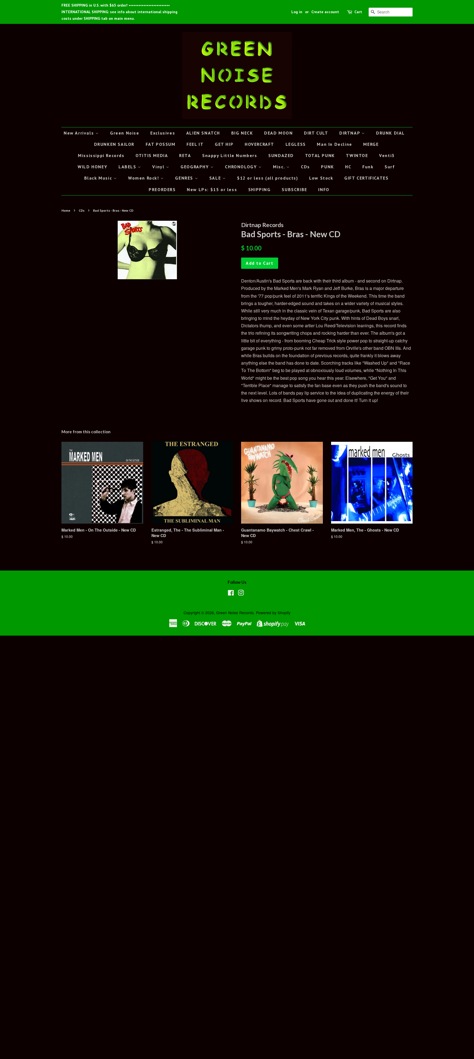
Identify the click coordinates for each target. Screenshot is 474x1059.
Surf (390, 166)
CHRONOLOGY (241, 166)
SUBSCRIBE (294, 189)
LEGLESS (296, 144)
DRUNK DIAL (390, 133)
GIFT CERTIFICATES (366, 178)
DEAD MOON (278, 133)
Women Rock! (144, 178)
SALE (215, 178)
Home (65, 210)
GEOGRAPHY (195, 166)
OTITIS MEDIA (152, 155)
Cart (358, 11)
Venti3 (387, 155)
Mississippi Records (101, 155)
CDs (305, 166)
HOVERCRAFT (259, 144)
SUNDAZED (281, 155)
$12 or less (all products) (267, 178)
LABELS (128, 166)
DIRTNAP (350, 133)
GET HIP (224, 144)
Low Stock (321, 178)
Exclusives (162, 133)
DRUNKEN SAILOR (114, 144)
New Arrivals (79, 133)
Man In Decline (334, 144)
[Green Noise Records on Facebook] (231, 593)
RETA (185, 155)
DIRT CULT (316, 133)
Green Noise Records (235, 612)
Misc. (279, 166)
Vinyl (159, 166)
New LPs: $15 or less (212, 189)
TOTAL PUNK (320, 155)
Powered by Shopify (273, 612)
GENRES (184, 178)
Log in (296, 11)
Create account (325, 11)
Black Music (99, 178)
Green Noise (124, 133)
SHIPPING (259, 189)
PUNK (327, 166)
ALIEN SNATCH (203, 133)
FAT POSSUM (161, 144)
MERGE (371, 144)
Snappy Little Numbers (229, 155)
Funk (367, 166)
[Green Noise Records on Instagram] (241, 593)
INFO (323, 189)
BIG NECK (242, 133)
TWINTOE (357, 155)
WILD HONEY (92, 166)
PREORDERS (162, 189)
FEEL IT (195, 144)
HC (348, 166)
